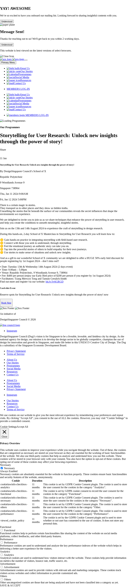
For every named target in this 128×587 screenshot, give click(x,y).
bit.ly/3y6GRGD (55, 281)
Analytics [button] (5, 551)
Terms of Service (15, 354)
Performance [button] (6, 539)
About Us (12, 359)
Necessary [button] (5, 464)
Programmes (13, 365)
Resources (12, 371)
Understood (6, 21)
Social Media (13, 368)
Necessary (9, 468)
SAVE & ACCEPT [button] (10, 585)
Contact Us (12, 374)
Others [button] (3, 576)
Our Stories (13, 362)
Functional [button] (5, 527)
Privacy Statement (16, 351)
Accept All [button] (22, 426)
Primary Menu (8, 62)
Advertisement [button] (7, 563)
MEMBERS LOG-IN (18, 88)
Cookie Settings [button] (8, 426)
